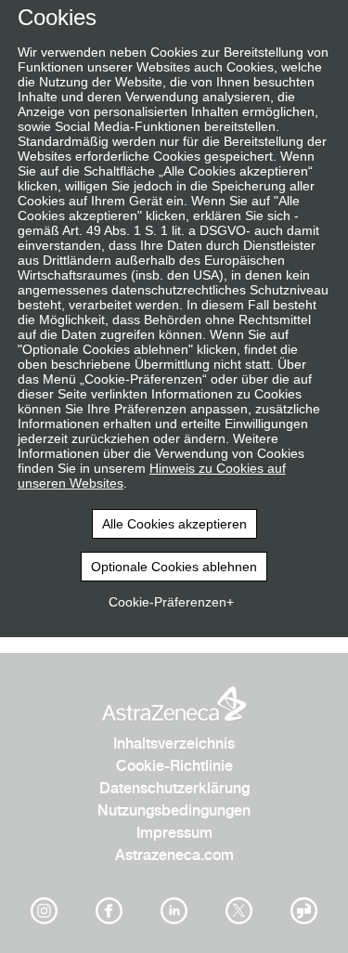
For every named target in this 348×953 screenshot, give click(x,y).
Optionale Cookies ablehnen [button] (174, 566)
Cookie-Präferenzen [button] (167, 601)
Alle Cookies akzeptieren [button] (174, 523)
